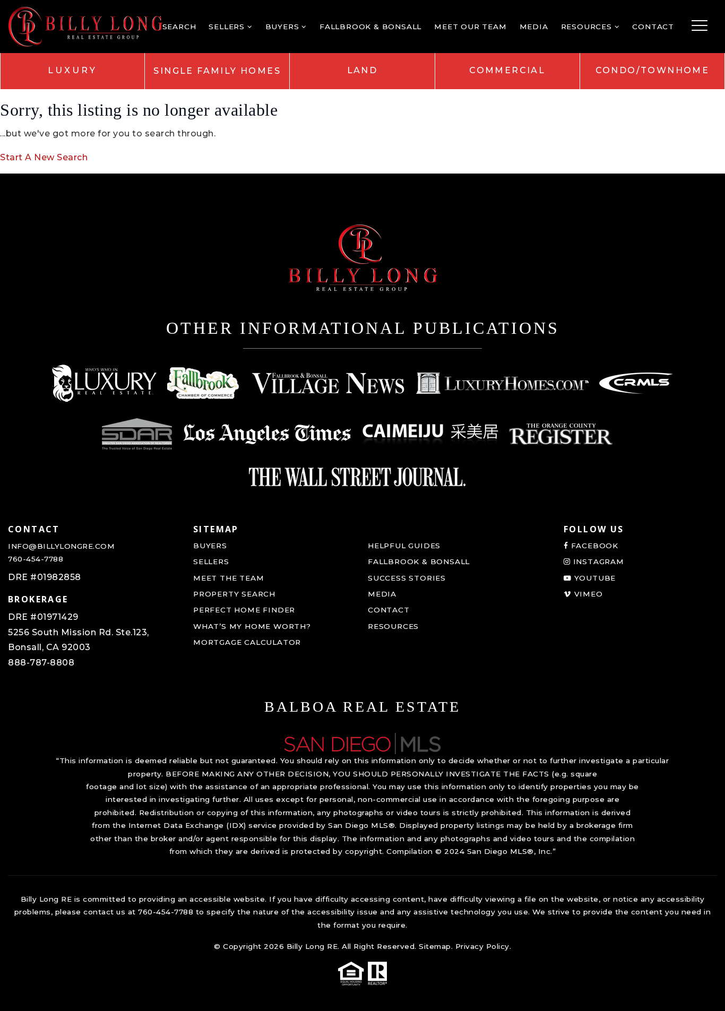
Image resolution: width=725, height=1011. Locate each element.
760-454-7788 (35, 559)
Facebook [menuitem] (593, 545)
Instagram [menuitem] (597, 561)
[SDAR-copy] (137, 434)
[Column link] (72, 71)
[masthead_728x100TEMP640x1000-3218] (328, 383)
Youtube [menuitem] (594, 578)
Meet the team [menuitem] (228, 578)
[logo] (362, 743)
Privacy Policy (482, 946)
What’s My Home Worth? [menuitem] (252, 626)
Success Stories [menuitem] (407, 578)
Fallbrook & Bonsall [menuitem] (370, 26)
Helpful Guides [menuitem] (404, 545)
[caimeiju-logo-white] (430, 434)
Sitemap (435, 946)
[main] (362, 87)
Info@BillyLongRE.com (61, 546)
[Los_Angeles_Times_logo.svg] (267, 434)
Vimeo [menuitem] (587, 594)
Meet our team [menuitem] (470, 26)
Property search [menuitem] (234, 594)
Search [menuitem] (179, 26)
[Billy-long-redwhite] (85, 26)
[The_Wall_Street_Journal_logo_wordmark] (357, 476)
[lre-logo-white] (104, 383)
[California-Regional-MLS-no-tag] (636, 383)
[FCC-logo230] (203, 383)
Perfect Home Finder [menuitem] (244, 610)
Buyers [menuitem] (283, 26)
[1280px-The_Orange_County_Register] (560, 434)
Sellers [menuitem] (228, 26)
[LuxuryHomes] (502, 383)
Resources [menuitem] (588, 26)
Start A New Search (44, 157)
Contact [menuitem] (653, 26)
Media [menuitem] (534, 26)
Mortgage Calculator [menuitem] (247, 642)
